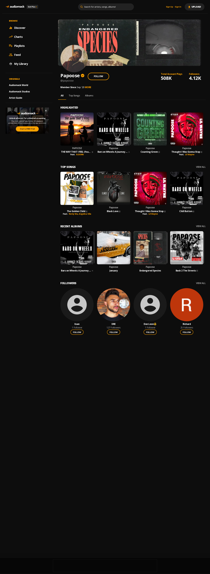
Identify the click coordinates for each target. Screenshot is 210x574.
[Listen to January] (113, 247)
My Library (21, 64)
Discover (19, 28)
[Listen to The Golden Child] (77, 188)
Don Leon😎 (150, 324)
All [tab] (62, 95)
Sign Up (169, 7)
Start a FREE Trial (27, 129)
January (113, 270)
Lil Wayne (189, 154)
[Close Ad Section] (45, 110)
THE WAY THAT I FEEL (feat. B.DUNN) (76, 151)
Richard (187, 324)
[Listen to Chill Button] (186, 188)
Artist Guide (15, 97)
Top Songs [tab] (74, 95)
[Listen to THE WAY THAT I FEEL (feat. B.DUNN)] (77, 129)
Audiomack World (18, 85)
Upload (196, 6)
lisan (77, 324)
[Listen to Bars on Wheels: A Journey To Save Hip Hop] (113, 129)
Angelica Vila (85, 213)
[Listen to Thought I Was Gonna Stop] (186, 129)
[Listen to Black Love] (113, 188)
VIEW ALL (201, 166)
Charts (18, 37)
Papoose (113, 148)
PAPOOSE (77, 148)
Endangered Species (150, 270)
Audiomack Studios (19, 91)
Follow (98, 76)
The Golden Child (76, 211)
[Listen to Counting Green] (150, 129)
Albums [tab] (89, 95)
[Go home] (15, 7)
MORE (88, 87)
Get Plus (32, 6)
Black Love (112, 211)
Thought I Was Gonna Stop (185, 151)
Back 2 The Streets (186, 270)
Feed (17, 55)
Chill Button (185, 211)
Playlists (19, 46)
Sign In (178, 7)
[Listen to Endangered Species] (150, 247)
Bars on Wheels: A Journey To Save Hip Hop (113, 151)
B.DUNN (80, 154)
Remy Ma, (74, 213)
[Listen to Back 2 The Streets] (186, 247)
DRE (114, 324)
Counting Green (149, 151)
